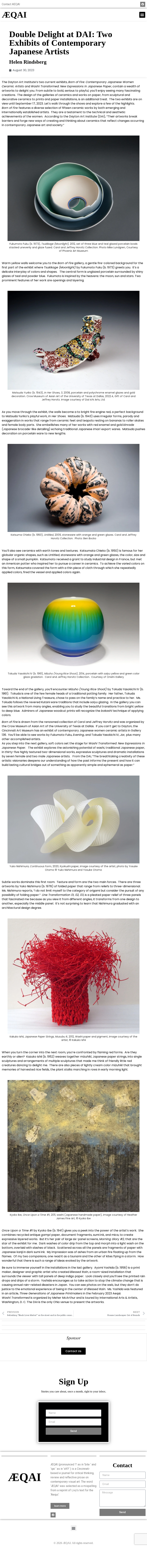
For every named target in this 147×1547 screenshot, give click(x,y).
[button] (142, 15)
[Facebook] (142, 4)
